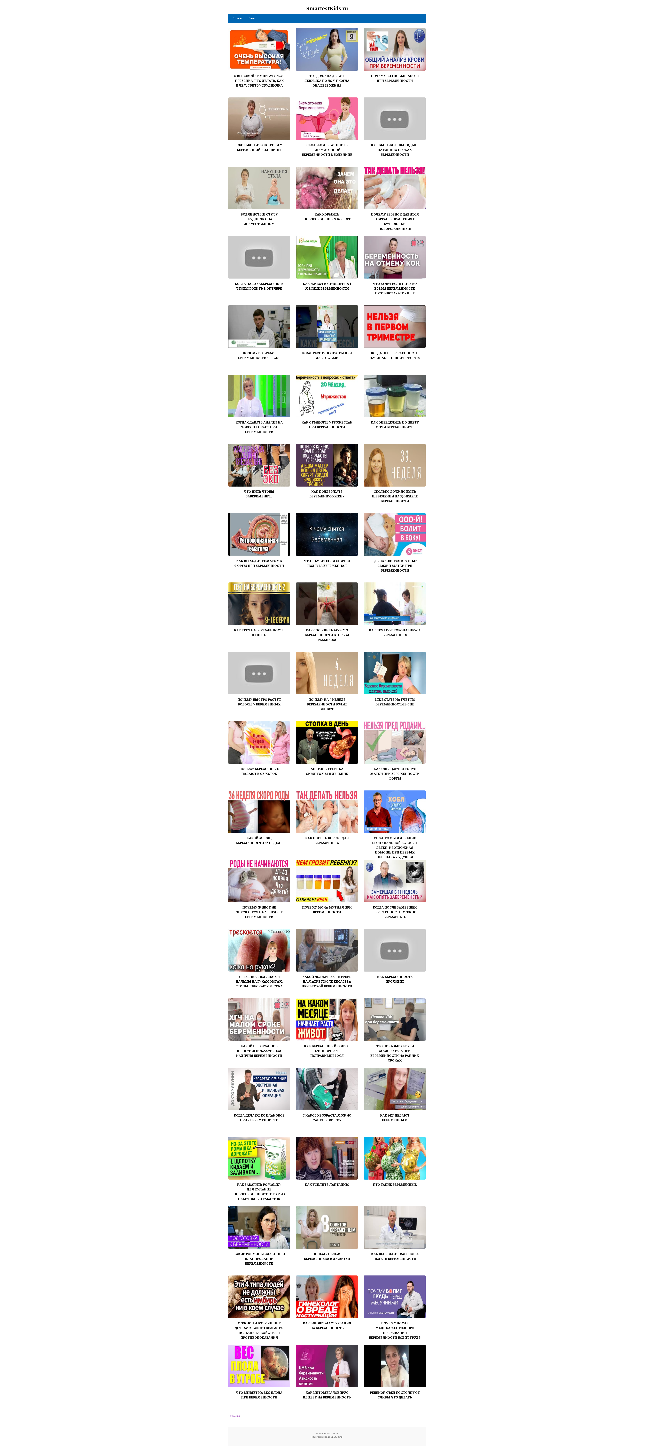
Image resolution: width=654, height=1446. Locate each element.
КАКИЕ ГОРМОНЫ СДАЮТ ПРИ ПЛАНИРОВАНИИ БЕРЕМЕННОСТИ (259, 1258)
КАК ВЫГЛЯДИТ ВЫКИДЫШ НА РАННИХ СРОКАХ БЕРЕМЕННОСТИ (395, 150)
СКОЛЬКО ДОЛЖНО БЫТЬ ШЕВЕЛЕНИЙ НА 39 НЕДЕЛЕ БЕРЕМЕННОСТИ (395, 496)
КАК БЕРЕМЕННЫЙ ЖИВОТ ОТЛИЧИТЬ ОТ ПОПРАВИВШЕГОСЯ (327, 1051)
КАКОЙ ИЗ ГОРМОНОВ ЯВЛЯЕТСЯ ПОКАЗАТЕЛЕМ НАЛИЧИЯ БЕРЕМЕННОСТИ (259, 1051)
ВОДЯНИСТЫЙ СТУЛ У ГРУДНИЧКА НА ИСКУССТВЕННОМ (259, 219)
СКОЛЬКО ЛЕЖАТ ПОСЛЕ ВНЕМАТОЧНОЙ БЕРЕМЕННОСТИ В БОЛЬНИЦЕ (327, 150)
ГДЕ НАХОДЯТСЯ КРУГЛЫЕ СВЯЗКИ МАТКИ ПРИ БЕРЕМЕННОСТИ (394, 565)
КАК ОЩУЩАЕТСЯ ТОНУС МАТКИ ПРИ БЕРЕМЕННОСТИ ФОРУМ (395, 773)
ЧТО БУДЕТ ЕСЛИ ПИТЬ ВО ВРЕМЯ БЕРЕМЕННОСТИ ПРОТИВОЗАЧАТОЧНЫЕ (395, 288)
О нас (252, 18)
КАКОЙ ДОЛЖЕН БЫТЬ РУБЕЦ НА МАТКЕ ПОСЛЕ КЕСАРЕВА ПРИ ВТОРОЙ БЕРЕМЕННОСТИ (327, 981)
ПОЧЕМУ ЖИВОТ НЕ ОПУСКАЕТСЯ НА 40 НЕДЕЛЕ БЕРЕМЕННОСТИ (259, 912)
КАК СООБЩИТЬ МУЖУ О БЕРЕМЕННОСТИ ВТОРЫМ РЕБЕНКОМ (327, 635)
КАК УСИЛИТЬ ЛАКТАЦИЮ (327, 1185)
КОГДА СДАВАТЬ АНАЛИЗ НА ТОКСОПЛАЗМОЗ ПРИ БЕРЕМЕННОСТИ (259, 427)
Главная (237, 18)
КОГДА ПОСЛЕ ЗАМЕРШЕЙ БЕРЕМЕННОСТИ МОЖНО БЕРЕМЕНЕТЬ (395, 912)
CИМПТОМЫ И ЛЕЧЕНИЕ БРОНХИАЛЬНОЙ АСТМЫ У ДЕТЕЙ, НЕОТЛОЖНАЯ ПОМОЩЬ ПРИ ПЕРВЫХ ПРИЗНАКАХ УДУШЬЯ (395, 847)
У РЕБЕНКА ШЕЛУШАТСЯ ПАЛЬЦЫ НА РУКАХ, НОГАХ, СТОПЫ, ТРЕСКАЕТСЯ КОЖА (259, 981)
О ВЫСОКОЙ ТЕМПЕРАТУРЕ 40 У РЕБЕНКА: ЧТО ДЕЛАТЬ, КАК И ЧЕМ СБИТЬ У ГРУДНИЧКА (259, 80)
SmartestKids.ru (327, 8)
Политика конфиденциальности (327, 1436)
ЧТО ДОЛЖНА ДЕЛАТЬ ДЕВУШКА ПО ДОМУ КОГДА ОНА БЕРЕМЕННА (327, 80)
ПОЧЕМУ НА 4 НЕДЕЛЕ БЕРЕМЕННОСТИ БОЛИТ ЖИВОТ (327, 704)
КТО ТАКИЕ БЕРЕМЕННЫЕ (395, 1185)
